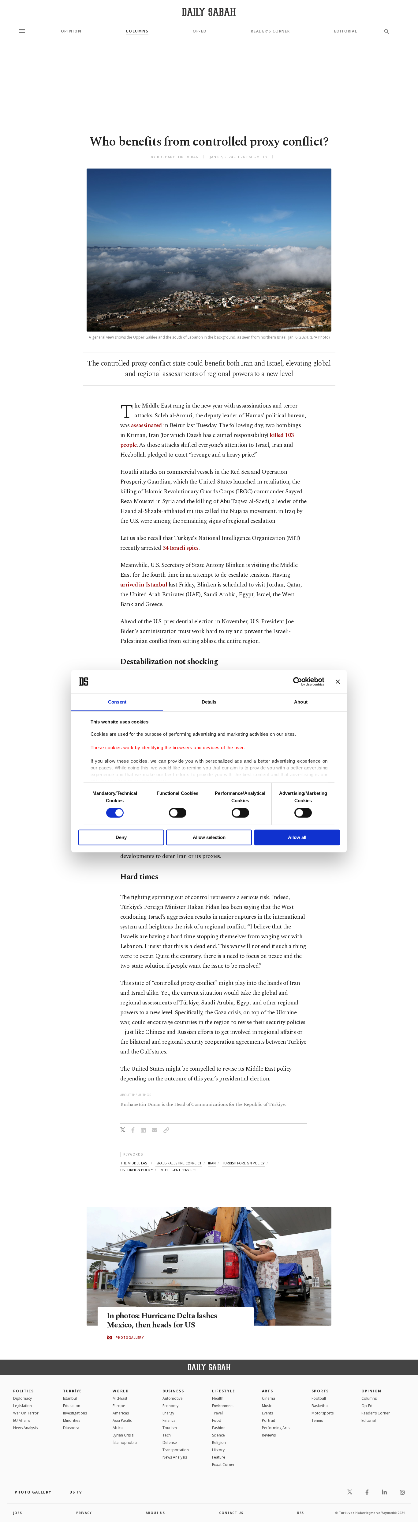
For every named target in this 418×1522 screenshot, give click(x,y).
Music (267, 1405)
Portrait (268, 1420)
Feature (218, 1457)
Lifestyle (223, 1391)
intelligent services (177, 1169)
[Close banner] (338, 681)
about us (155, 1513)
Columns (137, 31)
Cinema (268, 1398)
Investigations (75, 1413)
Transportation (175, 1449)
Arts (267, 1391)
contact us (231, 1513)
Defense (169, 1442)
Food (216, 1420)
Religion (219, 1442)
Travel (217, 1413)
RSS (300, 1513)
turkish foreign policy (243, 1163)
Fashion (219, 1427)
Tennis (317, 1420)
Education (71, 1405)
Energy (168, 1413)
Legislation (22, 1405)
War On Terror (26, 1413)
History (218, 1449)
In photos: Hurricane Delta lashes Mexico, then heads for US (162, 1320)
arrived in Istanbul (143, 584)
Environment (223, 1405)
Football (319, 1398)
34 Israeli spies (180, 548)
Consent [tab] (117, 701)
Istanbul (70, 1398)
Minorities (71, 1420)
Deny (121, 837)
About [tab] (301, 701)
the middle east (134, 1163)
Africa (118, 1427)
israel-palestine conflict (178, 1163)
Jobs (17, 1513)
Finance (169, 1420)
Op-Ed (200, 31)
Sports (320, 1391)
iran (212, 1163)
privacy (84, 1513)
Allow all (297, 837)
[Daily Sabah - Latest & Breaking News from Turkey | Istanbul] (209, 12)
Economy (170, 1405)
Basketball (321, 1405)
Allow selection (209, 837)
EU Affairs (21, 1420)
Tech (166, 1435)
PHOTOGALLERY (130, 1337)
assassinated (146, 425)
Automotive (172, 1398)
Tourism (169, 1427)
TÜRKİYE (72, 1391)
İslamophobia (125, 1442)
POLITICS (23, 1391)
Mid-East (120, 1398)
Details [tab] (209, 701)
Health (217, 1398)
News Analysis (25, 1427)
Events (267, 1413)
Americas (121, 1413)
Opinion (71, 31)
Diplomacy (22, 1398)
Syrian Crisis (123, 1435)
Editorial (345, 31)
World (121, 1391)
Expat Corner (223, 1464)
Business (173, 1391)
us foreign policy (136, 1169)
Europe (119, 1405)
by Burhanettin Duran (175, 156)
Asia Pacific (122, 1420)
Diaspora (71, 1427)
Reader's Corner (270, 31)
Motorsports (323, 1413)
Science (218, 1435)
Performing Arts (275, 1427)
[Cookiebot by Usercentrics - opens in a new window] (297, 681)
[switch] (177, 813)
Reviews (269, 1435)
